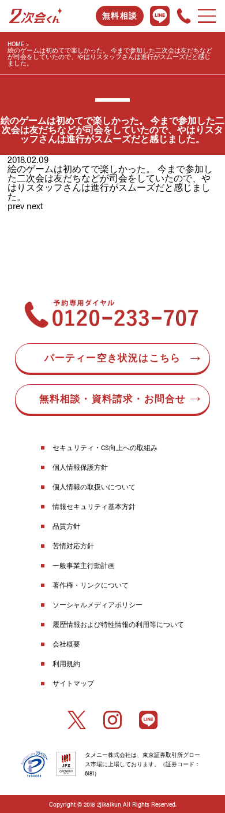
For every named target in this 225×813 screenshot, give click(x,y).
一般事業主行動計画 (83, 565)
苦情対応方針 (73, 545)
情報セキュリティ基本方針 (94, 506)
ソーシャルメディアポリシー (97, 604)
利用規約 (66, 663)
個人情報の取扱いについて (94, 486)
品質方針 (66, 526)
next (35, 205)
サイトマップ (73, 683)
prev (15, 205)
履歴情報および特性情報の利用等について (118, 624)
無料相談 (119, 16)
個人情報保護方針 (80, 467)
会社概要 (66, 643)
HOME (15, 43)
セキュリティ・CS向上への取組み (105, 447)
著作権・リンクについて (90, 585)
